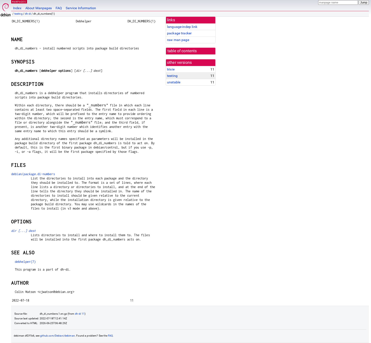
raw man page (178, 40)
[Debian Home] (5, 8)
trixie (171, 69)
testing (18, 13)
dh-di (28, 13)
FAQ (59, 8)
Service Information (81, 8)
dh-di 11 (80, 313)
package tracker (179, 33)
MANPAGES (19, 1)
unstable (173, 82)
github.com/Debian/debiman (57, 335)
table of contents (182, 51)
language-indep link (182, 27)
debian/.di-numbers (33, 174)
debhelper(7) (25, 261)
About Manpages (38, 8)
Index (17, 8)
